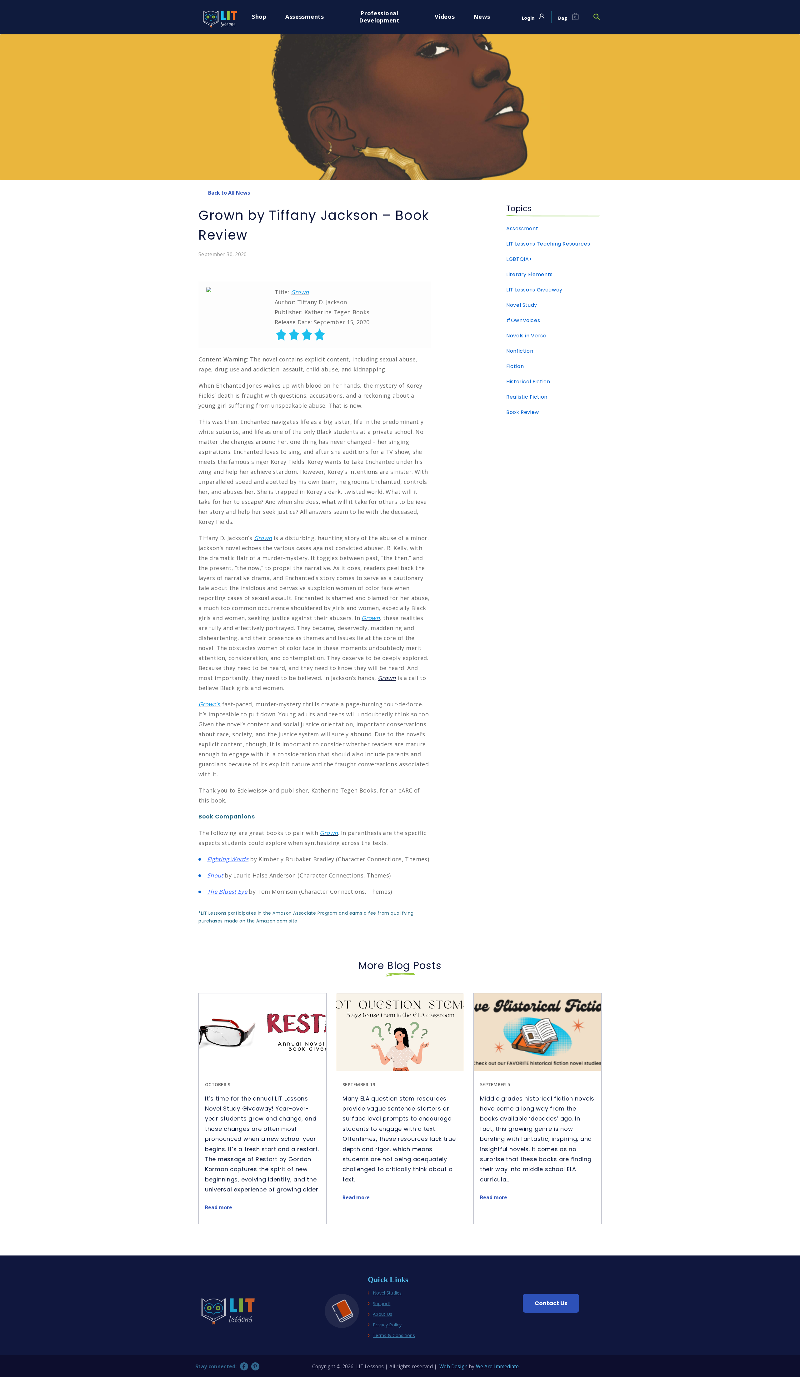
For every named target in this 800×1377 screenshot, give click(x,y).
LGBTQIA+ (519, 259)
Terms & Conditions (394, 1335)
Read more (218, 1207)
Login (528, 18)
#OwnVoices (523, 320)
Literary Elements (529, 274)
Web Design (453, 1366)
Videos (445, 16)
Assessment (522, 228)
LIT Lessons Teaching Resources (548, 243)
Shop (259, 16)
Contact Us (551, 1303)
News (481, 16)
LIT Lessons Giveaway (534, 289)
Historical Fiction (528, 381)
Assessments (304, 16)
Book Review (522, 412)
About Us (382, 1314)
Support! (381, 1303)
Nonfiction (519, 351)
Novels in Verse (526, 335)
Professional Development (379, 17)
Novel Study (521, 305)
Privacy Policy (387, 1325)
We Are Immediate (497, 1366)
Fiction (515, 366)
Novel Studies (387, 1293)
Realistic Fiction (527, 396)
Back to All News (229, 192)
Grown (387, 678)
